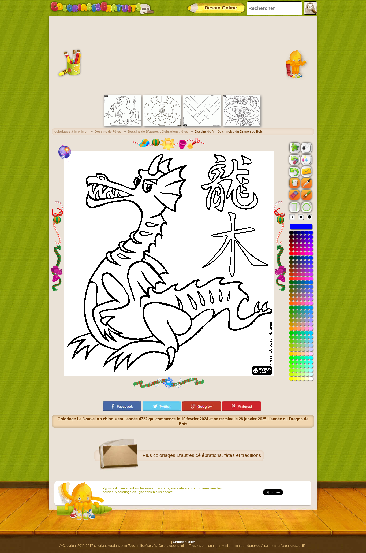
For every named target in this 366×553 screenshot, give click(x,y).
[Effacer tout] (293, 159)
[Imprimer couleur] (306, 159)
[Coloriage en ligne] (102, 8)
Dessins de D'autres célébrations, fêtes (158, 131)
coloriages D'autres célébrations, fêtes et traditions (207, 455)
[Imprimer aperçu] (306, 147)
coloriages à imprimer (71, 131)
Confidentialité (184, 542)
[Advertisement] (183, 54)
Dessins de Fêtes (108, 131)
